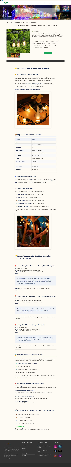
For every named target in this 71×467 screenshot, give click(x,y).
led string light (39, 45)
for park (57, 41)
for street (54, 45)
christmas (36, 41)
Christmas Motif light (36, 47)
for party (49, 45)
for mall (43, 43)
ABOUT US (31, 3)
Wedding (52, 41)
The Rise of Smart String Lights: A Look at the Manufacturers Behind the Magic (44, 451)
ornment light (54, 43)
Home (7, 22)
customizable (46, 47)
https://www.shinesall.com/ (10, 464)
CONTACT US (51, 3)
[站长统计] (1, 0)
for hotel (45, 45)
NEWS (44, 3)
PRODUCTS (38, 3)
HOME (25, 3)
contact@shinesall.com (20, 426)
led (41, 47)
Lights (55, 464)
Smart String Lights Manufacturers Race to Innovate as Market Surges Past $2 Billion (44, 446)
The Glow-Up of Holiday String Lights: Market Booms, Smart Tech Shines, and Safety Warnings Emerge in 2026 (44, 455)
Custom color (42, 41)
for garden (48, 43)
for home (34, 45)
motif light (47, 41)
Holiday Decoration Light (37, 43)
